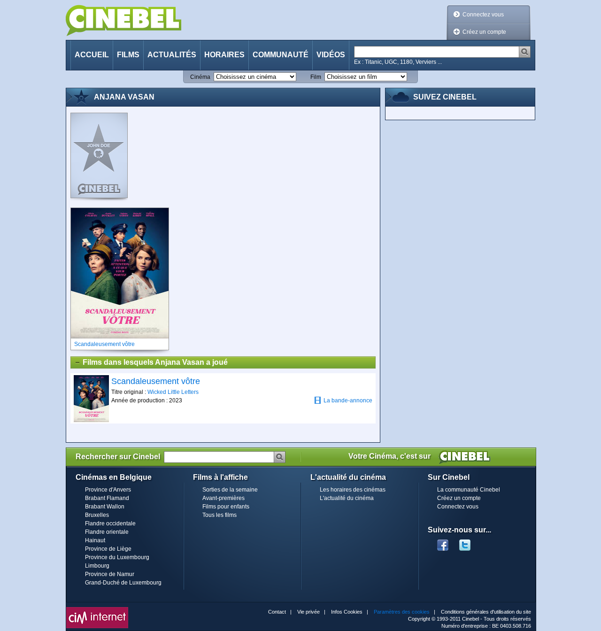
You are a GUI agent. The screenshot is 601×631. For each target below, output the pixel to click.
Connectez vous (483, 14)
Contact (277, 612)
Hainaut (95, 540)
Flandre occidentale (110, 523)
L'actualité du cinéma (347, 498)
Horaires (224, 55)
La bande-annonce (348, 400)
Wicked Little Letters (173, 392)
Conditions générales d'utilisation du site (486, 612)
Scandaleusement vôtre (155, 381)
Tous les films (219, 515)
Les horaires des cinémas (352, 489)
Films (128, 55)
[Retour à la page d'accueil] (123, 20)
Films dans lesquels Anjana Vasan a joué (155, 362)
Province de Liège (108, 549)
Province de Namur (109, 574)
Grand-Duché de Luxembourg (123, 582)
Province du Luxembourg (117, 557)
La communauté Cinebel (468, 489)
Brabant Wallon (104, 506)
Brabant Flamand (107, 498)
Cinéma (200, 77)
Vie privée (308, 612)
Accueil (92, 55)
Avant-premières (223, 498)
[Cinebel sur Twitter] (469, 542)
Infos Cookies (346, 612)
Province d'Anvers (108, 489)
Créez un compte (484, 32)
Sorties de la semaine (230, 489)
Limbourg (97, 565)
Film (315, 77)
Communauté (280, 55)
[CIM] (97, 609)
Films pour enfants (225, 506)
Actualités (171, 55)
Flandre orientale (107, 532)
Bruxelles (97, 515)
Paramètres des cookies (402, 612)
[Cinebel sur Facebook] (443, 542)
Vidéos (330, 55)
